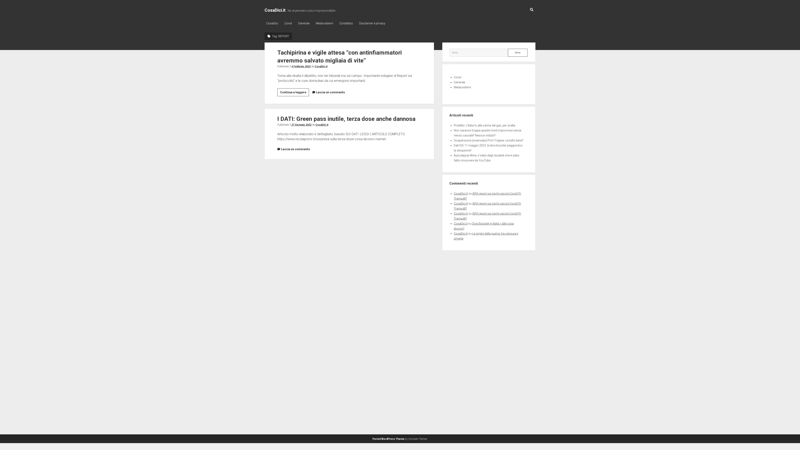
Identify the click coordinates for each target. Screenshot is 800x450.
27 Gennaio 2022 (301, 124)
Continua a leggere (294, 93)
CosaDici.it (275, 10)
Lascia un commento (330, 92)
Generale (304, 23)
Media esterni (324, 23)
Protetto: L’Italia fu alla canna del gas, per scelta (484, 125)
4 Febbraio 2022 (301, 66)
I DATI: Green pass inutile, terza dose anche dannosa (346, 118)
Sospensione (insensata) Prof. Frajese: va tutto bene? (488, 140)
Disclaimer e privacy (372, 23)
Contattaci (346, 23)
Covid (288, 23)
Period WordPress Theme (388, 439)
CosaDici (272, 23)
